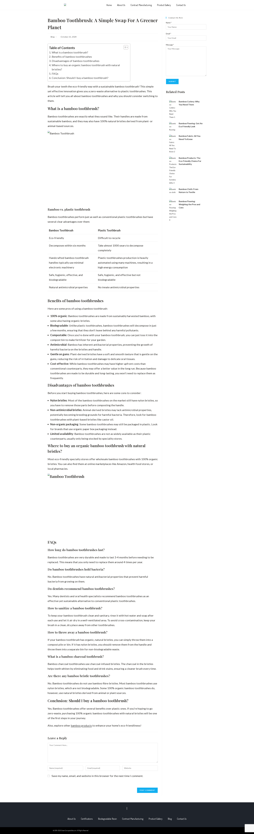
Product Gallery (164, 5)
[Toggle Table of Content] (125, 47)
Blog (53, 37)
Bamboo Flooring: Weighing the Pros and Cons (189, 204)
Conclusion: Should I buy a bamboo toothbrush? (80, 77)
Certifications (87, 818)
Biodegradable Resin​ (107, 818)
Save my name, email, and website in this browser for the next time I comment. (97, 775)
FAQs (55, 73)
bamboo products (81, 725)
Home (109, 5)
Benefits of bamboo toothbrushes (72, 56)
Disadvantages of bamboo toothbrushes (75, 60)
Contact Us (181, 5)
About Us (121, 5)
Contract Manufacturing (141, 5)
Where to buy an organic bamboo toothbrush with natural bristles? (86, 67)
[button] (195, 5)
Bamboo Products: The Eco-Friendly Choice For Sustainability (190, 161)
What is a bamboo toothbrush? (70, 52)
